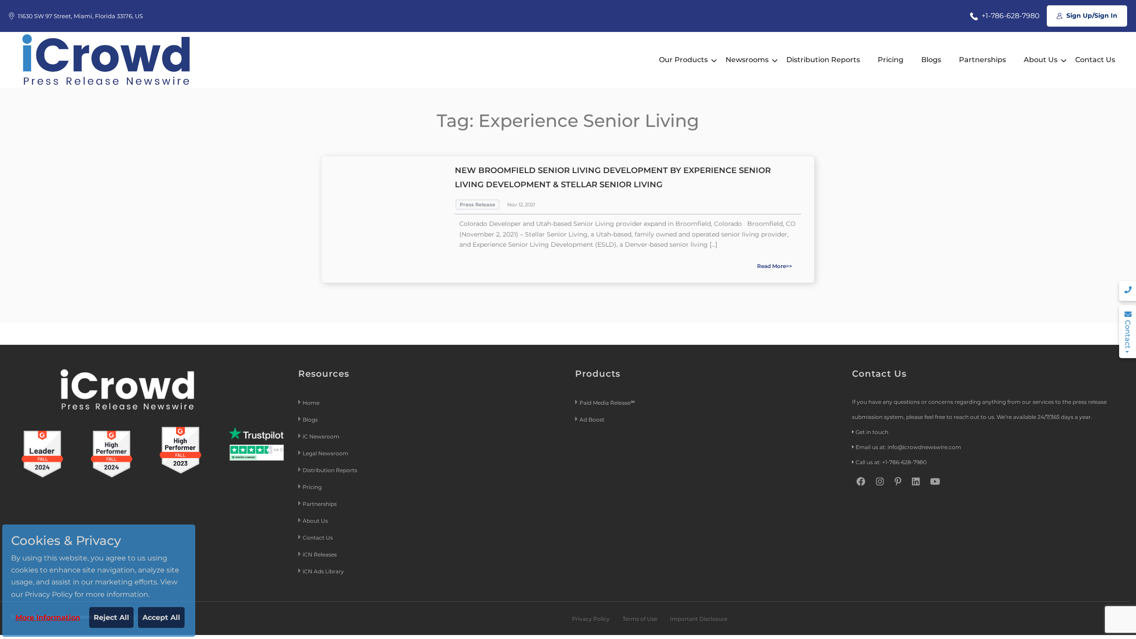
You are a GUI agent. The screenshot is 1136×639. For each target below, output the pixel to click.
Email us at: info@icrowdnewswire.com (908, 447)
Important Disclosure (698, 618)
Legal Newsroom (326, 453)
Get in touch (872, 432)
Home (311, 402)
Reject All (111, 617)
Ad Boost (592, 419)
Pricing (890, 59)
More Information (48, 617)
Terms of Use (640, 618)
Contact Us (1095, 59)
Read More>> (774, 266)
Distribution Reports (823, 59)
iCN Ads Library (323, 571)
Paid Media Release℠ (607, 402)
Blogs (931, 59)
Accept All (161, 617)
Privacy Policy (591, 618)
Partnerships (982, 59)
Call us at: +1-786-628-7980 (891, 462)
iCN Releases (320, 554)
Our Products (683, 59)
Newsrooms (747, 59)
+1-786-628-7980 (1010, 16)
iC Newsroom (322, 436)
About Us (1040, 59)
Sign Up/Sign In (1091, 16)
